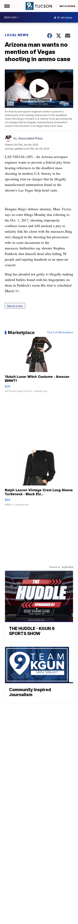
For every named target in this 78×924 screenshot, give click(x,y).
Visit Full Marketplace (60, 332)
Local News (17, 35)
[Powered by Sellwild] (67, 567)
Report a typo (15, 305)
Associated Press (30, 138)
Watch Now (66, 6)
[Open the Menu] (6, 6)
